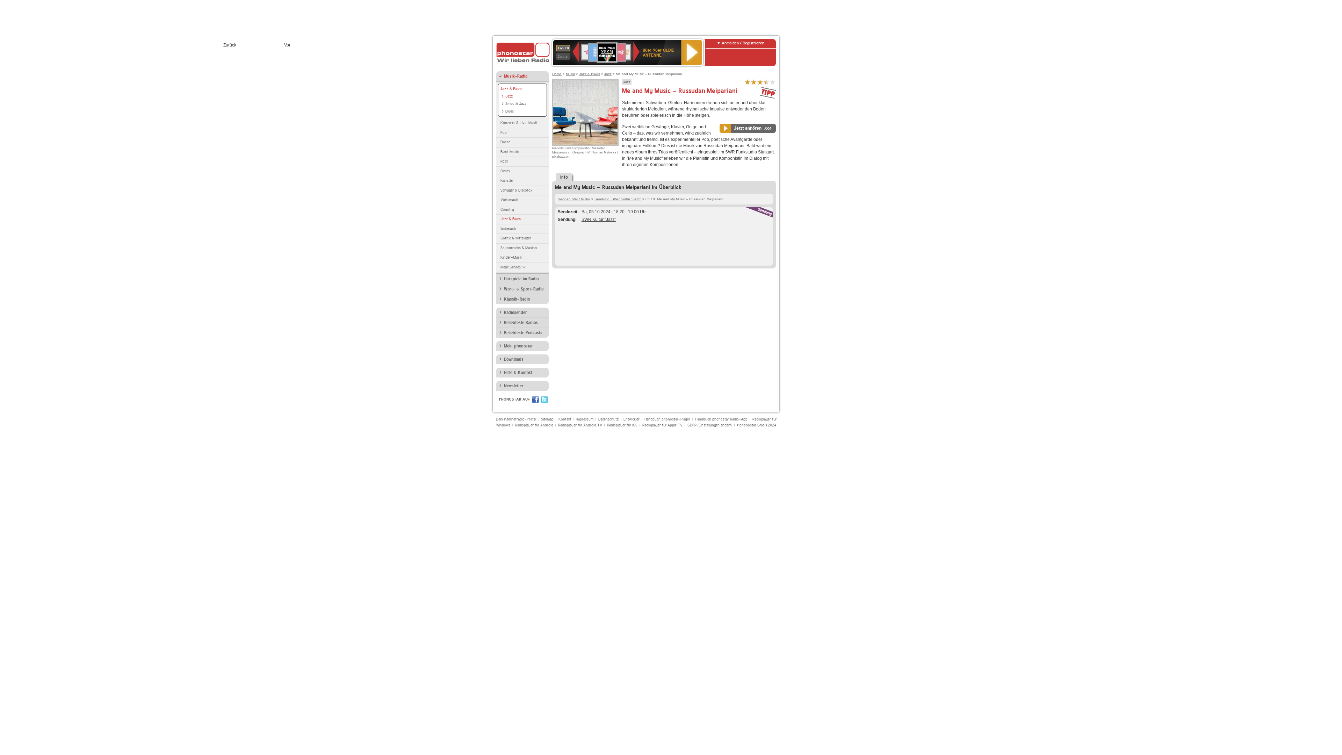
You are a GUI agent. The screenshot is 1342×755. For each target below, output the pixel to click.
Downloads (514, 359)
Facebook (535, 399)
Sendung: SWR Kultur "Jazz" (617, 199)
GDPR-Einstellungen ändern (709, 425)
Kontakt (564, 419)
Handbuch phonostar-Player (667, 419)
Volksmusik (509, 199)
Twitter (544, 399)
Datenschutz (608, 419)
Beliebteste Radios (521, 322)
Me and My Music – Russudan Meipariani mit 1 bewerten (747, 82)
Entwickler (631, 419)
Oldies (505, 171)
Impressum (584, 419)
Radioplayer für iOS (622, 425)
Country (507, 209)
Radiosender (515, 312)
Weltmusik (508, 228)
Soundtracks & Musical (518, 248)
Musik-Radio (515, 76)
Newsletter (514, 385)
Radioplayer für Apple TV (662, 425)
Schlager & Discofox (516, 190)
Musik (570, 74)
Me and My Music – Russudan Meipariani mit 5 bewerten (773, 82)
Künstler (507, 180)
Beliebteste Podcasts (523, 332)
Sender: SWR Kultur (574, 199)
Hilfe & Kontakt (518, 372)
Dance (505, 142)
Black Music (509, 152)
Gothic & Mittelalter (515, 238)
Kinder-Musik (511, 257)
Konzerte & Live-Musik (518, 123)
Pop (503, 132)
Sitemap (547, 419)
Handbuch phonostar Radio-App (721, 419)
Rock (504, 161)
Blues (509, 111)
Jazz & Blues (511, 89)
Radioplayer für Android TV (580, 425)
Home (557, 74)
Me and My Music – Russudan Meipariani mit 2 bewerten (754, 82)
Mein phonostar (518, 346)
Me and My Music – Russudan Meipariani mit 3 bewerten (760, 82)
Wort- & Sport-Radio (523, 289)
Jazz (509, 96)
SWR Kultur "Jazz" (599, 219)
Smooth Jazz (515, 103)
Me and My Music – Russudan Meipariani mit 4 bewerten (766, 82)
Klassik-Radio (517, 299)
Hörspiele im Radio (521, 278)
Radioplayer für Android (534, 425)
